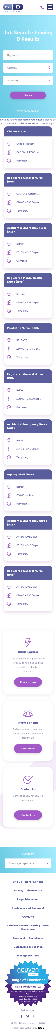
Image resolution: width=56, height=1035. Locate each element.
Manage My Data (28, 955)
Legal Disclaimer (28, 899)
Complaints (36, 938)
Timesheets (34, 890)
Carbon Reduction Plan (28, 946)
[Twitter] (28, 1016)
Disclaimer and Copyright (28, 908)
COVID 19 (28, 916)
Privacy (18, 890)
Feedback (19, 938)
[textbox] (28, 55)
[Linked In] (34, 1016)
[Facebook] (22, 1016)
